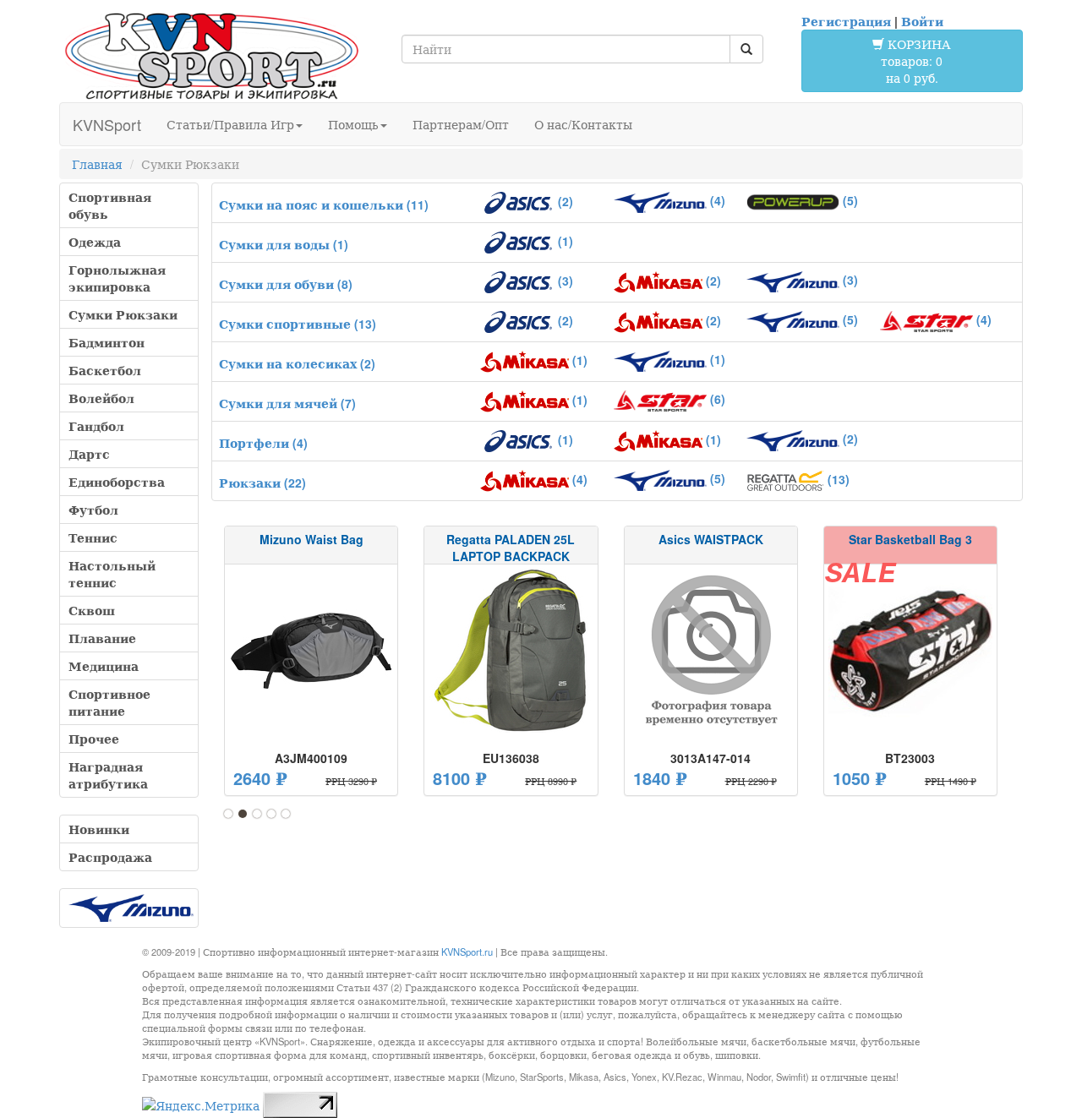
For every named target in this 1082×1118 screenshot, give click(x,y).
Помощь (353, 124)
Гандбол (96, 425)
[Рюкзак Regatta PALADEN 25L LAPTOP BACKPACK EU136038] (511, 651)
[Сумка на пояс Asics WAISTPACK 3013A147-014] (711, 651)
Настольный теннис (112, 574)
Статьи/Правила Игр (230, 124)
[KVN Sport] (211, 55)
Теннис (92, 537)
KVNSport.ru (467, 951)
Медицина (103, 665)
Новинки (98, 829)
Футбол (93, 509)
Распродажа (110, 856)
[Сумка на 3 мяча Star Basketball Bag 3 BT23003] (910, 651)
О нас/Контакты (583, 124)
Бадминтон (106, 342)
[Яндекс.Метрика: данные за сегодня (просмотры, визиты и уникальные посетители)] (201, 1105)
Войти (922, 21)
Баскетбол (104, 370)
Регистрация (846, 21)
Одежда (94, 241)
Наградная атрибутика (108, 775)
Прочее (93, 738)
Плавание (102, 638)
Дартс (89, 453)
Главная (97, 163)
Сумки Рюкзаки (123, 314)
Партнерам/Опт (461, 124)
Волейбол (101, 398)
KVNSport (107, 124)
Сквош (91, 610)
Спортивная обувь (109, 205)
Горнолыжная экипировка (117, 278)
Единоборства (116, 481)
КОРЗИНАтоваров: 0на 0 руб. (916, 60)
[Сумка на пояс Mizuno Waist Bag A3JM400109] (311, 651)
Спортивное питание (109, 702)
